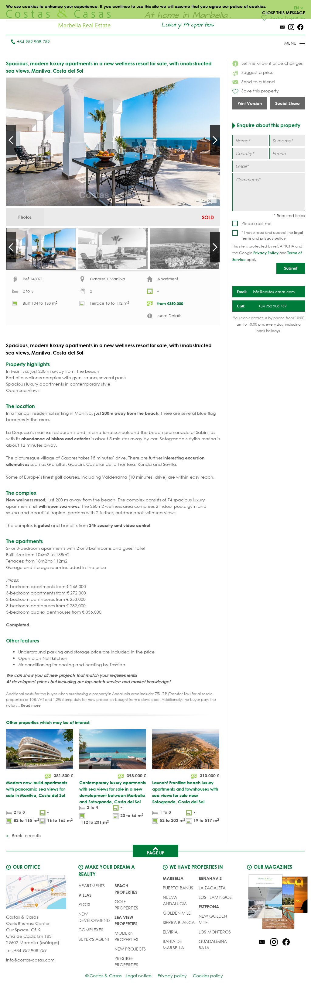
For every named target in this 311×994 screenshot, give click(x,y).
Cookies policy (208, 975)
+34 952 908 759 (33, 41)
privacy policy (273, 238)
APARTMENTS (91, 885)
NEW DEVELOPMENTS (94, 917)
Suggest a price (257, 72)
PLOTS (84, 904)
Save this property (260, 91)
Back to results (26, 835)
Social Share (287, 103)
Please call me (256, 223)
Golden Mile (177, 913)
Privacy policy (172, 975)
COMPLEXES (90, 930)
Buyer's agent (93, 939)
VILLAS (84, 895)
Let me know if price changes (271, 63)
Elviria (170, 932)
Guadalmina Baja (213, 944)
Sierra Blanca (179, 922)
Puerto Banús (178, 888)
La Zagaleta (212, 888)
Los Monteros (215, 932)
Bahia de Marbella (173, 944)
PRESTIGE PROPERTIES (126, 961)
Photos (25, 217)
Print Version (250, 103)
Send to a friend (258, 82)
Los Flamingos (215, 897)
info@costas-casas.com (30, 960)
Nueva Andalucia (175, 900)
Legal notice (139, 975)
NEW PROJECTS (130, 949)
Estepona (209, 906)
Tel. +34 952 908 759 (26, 950)
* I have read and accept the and (272, 235)
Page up (155, 852)
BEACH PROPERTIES (125, 889)
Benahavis (210, 878)
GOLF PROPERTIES (126, 905)
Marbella (173, 878)
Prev (11, 140)
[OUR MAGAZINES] (274, 902)
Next (215, 140)
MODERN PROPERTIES (126, 936)
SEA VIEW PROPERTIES (125, 920)
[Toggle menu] (286, 43)
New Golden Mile (213, 919)
